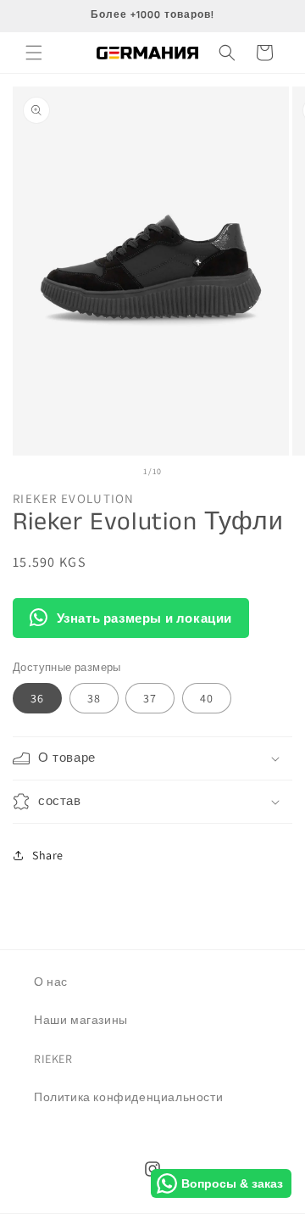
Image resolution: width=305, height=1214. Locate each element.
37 (150, 698)
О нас (51, 981)
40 (207, 698)
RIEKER (53, 1058)
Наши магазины (81, 1019)
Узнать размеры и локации (144, 618)
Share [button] (48, 855)
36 (37, 698)
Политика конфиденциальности (128, 1097)
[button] (34, 52)
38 (94, 698)
